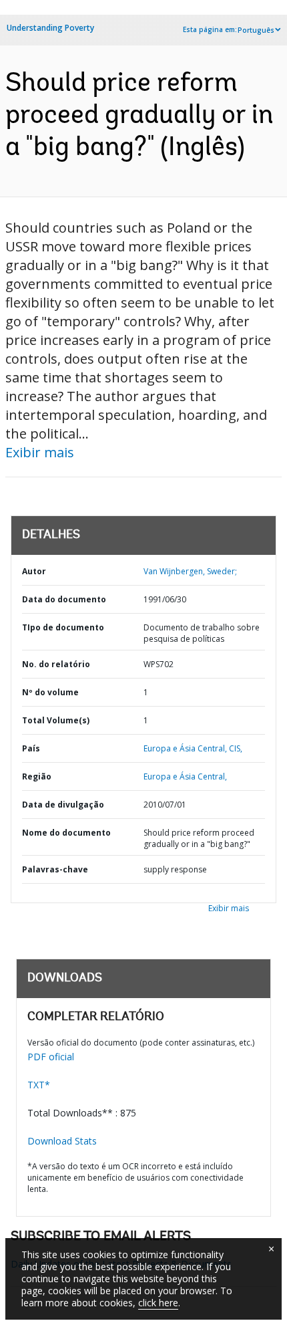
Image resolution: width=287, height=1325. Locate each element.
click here (158, 1302)
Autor (34, 571)
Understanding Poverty (50, 27)
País (31, 748)
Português (256, 30)
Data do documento (64, 599)
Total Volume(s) (55, 720)
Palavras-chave (55, 869)
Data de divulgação (63, 804)
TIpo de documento (63, 627)
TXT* (38, 1084)
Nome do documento (66, 832)
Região (36, 776)
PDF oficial (50, 1056)
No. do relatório (56, 664)
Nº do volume (50, 692)
